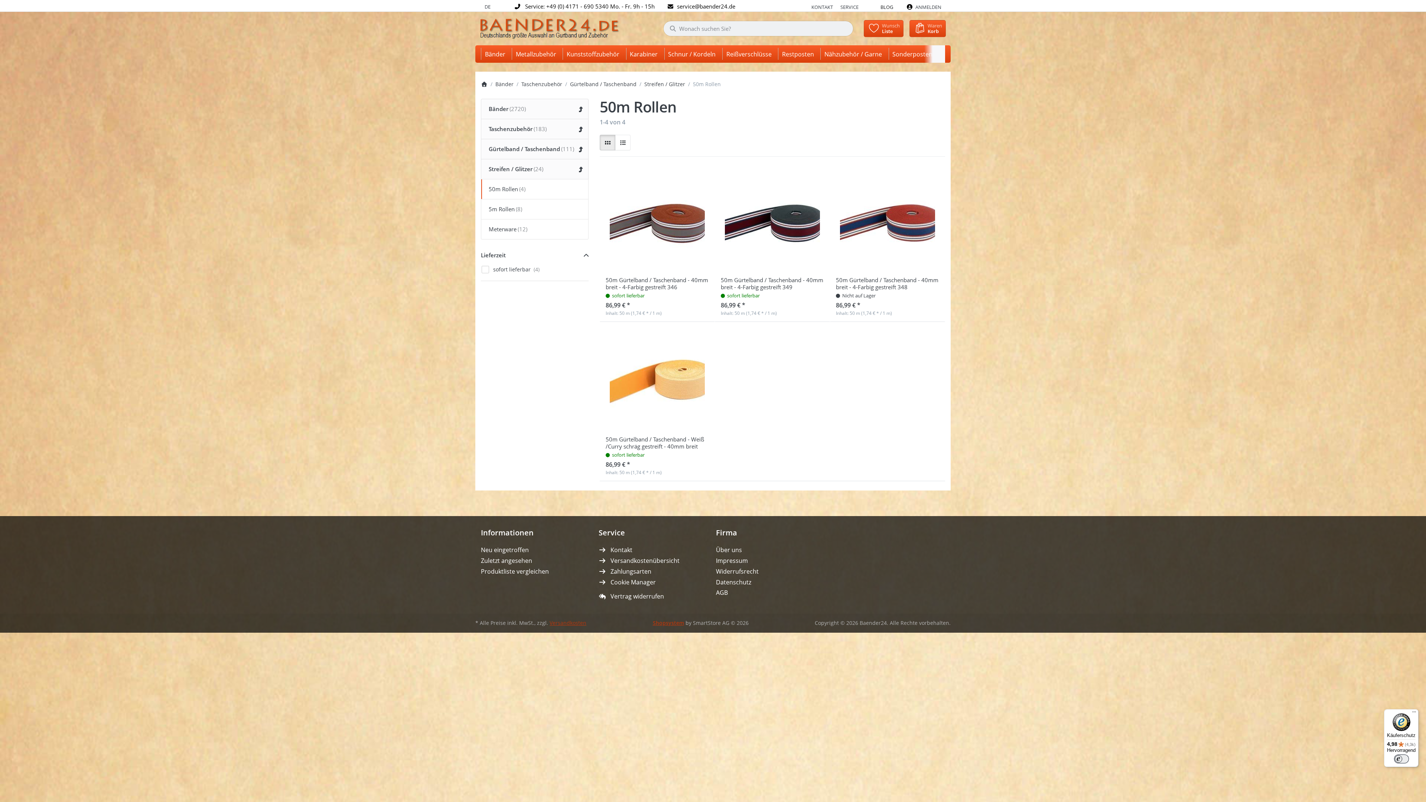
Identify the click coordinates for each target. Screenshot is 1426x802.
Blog (886, 7)
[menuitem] (496, 54)
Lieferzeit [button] (493, 255)
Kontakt (822, 7)
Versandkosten (568, 623)
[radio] (607, 142)
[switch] (1401, 758)
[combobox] (758, 28)
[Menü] (1414, 713)
